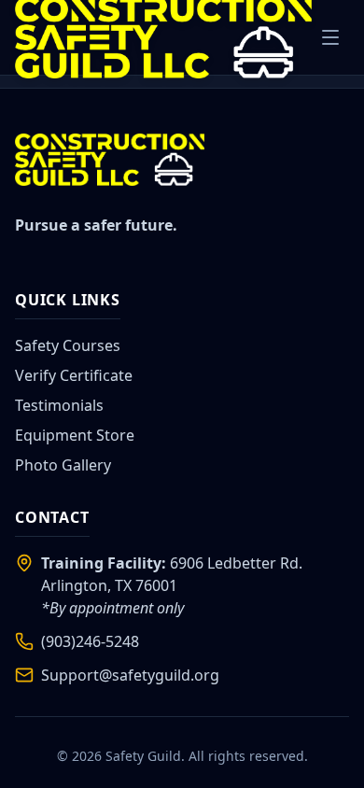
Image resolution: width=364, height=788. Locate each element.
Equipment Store (74, 435)
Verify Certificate (74, 375)
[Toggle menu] (330, 37)
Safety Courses (67, 345)
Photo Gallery (63, 465)
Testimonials (59, 405)
